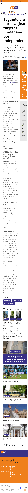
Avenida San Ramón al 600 (15, 351)
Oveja (11, 469)
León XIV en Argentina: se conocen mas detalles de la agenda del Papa (13, 419)
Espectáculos (9, 469)
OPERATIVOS (6, 318)
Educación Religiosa (12, 467)
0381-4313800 (16, 490)
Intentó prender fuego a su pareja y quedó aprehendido (15, 359)
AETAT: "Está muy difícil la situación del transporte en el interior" (13, 329)
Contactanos (23, 464)
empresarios (13, 318)
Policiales (8, 464)
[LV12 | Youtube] (24, 455)
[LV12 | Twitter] (24, 452)
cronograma (6, 415)
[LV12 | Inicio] (26, 460)
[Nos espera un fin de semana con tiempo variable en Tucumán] (18, 320)
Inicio (2, 464)
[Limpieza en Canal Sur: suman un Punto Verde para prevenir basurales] (5, 320)
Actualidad (3, 469)
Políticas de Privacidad (6, 486)
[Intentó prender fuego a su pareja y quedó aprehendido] (15, 347)
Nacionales (3, 471)
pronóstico (19, 318)
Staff (21, 467)
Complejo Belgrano (9, 303)
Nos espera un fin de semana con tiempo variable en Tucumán (19, 329)
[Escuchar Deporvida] (25, 13)
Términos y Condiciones (5, 485)
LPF (5, 376)
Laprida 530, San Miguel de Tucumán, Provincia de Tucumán (10, 490)
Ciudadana (11, 83)
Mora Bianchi (12, 477)
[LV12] (4, 454)
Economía (3, 473)
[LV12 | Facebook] (22, 452)
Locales (2, 466)
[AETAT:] (12, 320)
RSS (20, 477)
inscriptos (6, 435)
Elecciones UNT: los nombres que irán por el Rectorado (14, 439)
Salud (7, 473)
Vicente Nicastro (17, 300)
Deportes (8, 466)
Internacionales (9, 471)
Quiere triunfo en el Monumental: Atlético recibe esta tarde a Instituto (14, 380)
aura (11, 480)
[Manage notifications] (25, 490)
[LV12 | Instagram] (22, 455)
